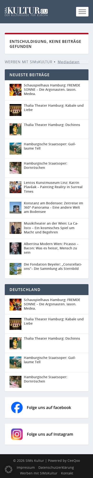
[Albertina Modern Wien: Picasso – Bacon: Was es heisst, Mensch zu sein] (15, 248)
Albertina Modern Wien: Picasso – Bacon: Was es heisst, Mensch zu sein (51, 248)
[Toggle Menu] (82, 11)
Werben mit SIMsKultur (38, 473)
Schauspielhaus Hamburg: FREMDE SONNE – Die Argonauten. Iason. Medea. (52, 89)
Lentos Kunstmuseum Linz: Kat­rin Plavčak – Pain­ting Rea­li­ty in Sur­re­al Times (53, 186)
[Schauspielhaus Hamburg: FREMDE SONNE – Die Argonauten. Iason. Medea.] (15, 90)
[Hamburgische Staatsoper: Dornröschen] (15, 168)
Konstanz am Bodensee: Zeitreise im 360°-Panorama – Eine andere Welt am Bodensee (53, 207)
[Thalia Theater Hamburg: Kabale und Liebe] (15, 110)
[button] (8, 469)
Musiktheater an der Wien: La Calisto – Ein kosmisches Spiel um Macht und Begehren (51, 227)
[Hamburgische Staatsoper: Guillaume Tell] (15, 149)
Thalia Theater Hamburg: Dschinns (52, 124)
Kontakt (67, 473)
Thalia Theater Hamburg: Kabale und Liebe (54, 107)
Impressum (26, 467)
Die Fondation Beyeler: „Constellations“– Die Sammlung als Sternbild (53, 266)
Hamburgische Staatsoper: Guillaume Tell (50, 146)
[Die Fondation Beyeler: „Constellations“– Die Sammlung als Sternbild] (15, 269)
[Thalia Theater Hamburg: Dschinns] (15, 129)
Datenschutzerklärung (56, 467)
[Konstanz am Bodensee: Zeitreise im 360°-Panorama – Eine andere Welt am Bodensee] (15, 208)
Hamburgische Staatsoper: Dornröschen (45, 165)
